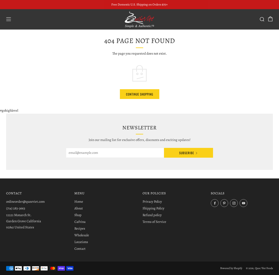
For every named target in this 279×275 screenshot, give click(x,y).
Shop (77, 215)
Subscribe (186, 153)
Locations (81, 242)
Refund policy (152, 215)
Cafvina (80, 221)
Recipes (79, 228)
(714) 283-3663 (15, 208)
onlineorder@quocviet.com (25, 201)
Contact (80, 248)
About (78, 208)
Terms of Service (154, 221)
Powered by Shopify (231, 268)
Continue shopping (139, 94)
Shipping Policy (153, 208)
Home (78, 201)
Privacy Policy (152, 201)
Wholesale (81, 235)
